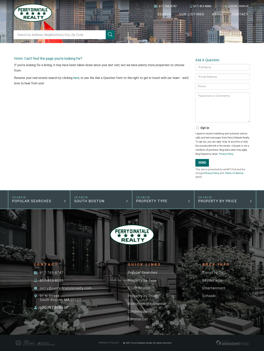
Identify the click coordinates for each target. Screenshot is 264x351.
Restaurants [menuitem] (212, 280)
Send (202, 162)
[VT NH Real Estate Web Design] (232, 342)
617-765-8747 (168, 6)
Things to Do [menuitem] (212, 273)
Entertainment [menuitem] (214, 288)
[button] (110, 34)
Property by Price (217, 201)
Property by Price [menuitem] (143, 296)
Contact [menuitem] (240, 14)
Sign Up (244, 6)
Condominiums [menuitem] (140, 311)
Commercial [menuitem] (138, 319)
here (76, 78)
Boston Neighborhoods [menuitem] (147, 304)
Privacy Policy (226, 154)
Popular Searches (31, 201)
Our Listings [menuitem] (191, 14)
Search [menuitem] (164, 14)
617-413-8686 (202, 6)
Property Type (152, 201)
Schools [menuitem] (209, 296)
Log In (233, 6)
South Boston (89, 201)
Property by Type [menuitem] (142, 280)
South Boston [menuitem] (139, 288)
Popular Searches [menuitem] (143, 273)
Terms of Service (234, 173)
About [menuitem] (218, 14)
